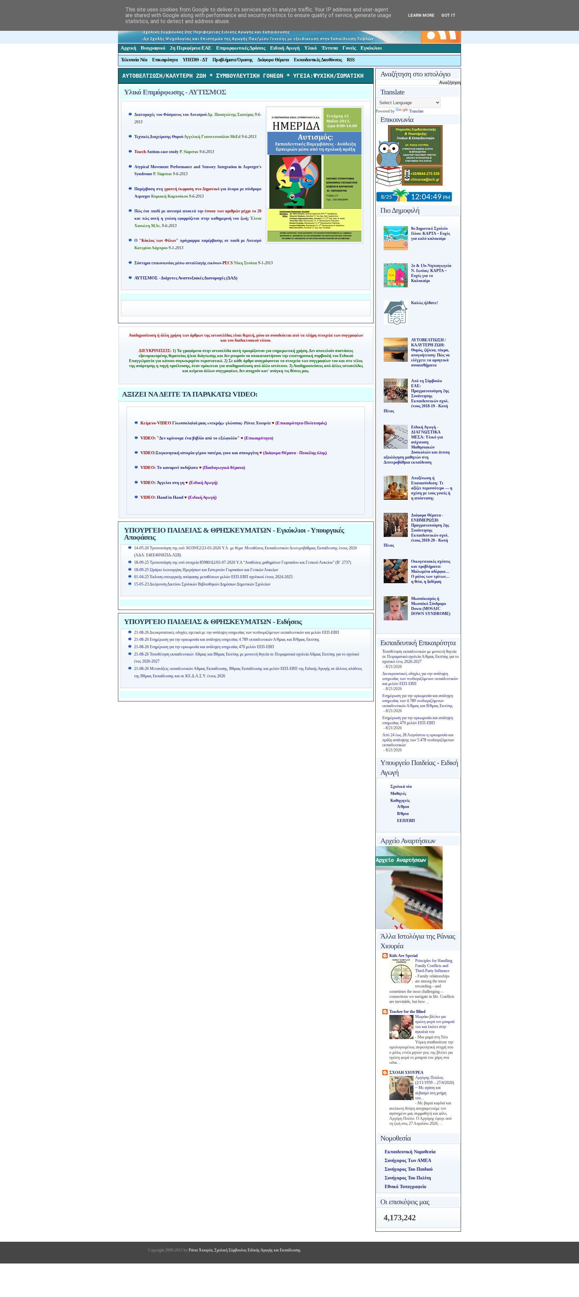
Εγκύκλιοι (371, 48)
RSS (351, 59)
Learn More (421, 15)
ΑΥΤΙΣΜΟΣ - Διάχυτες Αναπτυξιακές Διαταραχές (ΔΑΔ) (185, 277)
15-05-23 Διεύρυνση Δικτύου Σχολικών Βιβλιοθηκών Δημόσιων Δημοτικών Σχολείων (202, 584)
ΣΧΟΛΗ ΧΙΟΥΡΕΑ (406, 1072)
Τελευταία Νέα (134, 59)
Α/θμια (403, 806)
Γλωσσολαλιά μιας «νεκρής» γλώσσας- (221, 423)
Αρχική (128, 48)
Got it (448, 15)
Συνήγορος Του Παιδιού (409, 1169)
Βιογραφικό (153, 48)
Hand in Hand (170, 497)
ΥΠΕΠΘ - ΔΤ (195, 59)
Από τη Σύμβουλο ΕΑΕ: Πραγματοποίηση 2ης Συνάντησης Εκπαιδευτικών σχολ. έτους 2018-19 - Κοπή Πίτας (416, 396)
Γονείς (349, 48)
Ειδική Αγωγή (285, 48)
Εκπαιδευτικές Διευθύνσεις (318, 59)
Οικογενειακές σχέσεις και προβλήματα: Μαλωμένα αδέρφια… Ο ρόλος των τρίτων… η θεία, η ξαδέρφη (430, 571)
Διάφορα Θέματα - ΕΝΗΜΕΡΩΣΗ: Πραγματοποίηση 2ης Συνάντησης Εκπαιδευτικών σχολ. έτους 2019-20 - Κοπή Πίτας (416, 530)
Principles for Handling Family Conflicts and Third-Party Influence (433, 966)
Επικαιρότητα (165, 59)
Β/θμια (403, 813)
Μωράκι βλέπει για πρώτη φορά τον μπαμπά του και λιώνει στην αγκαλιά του (434, 1024)
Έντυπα (330, 48)
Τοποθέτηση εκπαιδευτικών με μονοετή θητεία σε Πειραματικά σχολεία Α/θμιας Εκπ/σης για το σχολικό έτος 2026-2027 (420, 656)
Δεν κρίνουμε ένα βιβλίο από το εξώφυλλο (198, 438)
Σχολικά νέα (401, 786)
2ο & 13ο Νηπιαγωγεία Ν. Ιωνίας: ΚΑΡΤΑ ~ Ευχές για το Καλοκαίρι (431, 273)
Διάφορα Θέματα (273, 59)
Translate (416, 111)
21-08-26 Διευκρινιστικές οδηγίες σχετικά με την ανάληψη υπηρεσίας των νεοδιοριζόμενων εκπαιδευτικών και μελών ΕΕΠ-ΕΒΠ (236, 632)
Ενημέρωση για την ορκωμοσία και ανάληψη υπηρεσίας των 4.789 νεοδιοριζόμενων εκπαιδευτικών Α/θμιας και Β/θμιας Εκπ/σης (417, 700)
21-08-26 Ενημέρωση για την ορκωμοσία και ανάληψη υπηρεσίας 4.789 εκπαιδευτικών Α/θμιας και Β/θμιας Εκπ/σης (226, 639)
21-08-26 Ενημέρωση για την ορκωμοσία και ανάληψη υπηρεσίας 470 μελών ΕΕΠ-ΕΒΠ (204, 646)
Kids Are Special (403, 955)
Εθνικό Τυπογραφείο (405, 1186)
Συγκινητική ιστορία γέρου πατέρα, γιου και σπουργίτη (207, 453)
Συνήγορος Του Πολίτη (408, 1177)
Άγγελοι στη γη (171, 482)
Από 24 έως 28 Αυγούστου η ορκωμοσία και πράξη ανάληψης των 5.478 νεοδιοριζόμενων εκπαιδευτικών (418, 740)
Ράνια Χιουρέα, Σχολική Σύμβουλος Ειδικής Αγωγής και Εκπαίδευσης (244, 1250)
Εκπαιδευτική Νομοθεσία (410, 1151)
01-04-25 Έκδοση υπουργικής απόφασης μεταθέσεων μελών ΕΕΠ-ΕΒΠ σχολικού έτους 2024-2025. (214, 576)
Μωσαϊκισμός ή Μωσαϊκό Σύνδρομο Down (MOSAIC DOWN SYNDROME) (430, 606)
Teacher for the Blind (407, 1011)
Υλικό (310, 48)
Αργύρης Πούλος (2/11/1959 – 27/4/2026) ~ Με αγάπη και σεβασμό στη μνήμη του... (434, 1088)
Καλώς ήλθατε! (424, 302)
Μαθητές (398, 793)
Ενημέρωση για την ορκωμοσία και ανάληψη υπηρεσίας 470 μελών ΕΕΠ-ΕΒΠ (417, 720)
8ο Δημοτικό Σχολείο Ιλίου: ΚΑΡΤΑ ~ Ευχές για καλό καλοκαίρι (430, 233)
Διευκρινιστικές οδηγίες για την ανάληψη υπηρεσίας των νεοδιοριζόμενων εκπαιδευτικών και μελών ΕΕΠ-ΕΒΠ (420, 678)
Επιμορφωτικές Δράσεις (240, 48)
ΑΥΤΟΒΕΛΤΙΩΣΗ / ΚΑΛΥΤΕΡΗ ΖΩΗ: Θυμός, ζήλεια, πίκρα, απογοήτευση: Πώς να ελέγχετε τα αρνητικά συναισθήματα (430, 352)
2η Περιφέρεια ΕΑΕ (190, 48)
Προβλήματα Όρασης (232, 59)
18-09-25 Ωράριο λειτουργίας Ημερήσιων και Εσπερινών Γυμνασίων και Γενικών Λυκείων (206, 569)
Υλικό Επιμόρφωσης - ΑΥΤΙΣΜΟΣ (175, 92)
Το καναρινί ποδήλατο (177, 467)
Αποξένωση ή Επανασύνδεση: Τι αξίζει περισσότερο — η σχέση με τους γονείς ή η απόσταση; (431, 488)
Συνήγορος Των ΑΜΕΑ (408, 1160)
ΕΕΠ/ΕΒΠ (406, 820)
